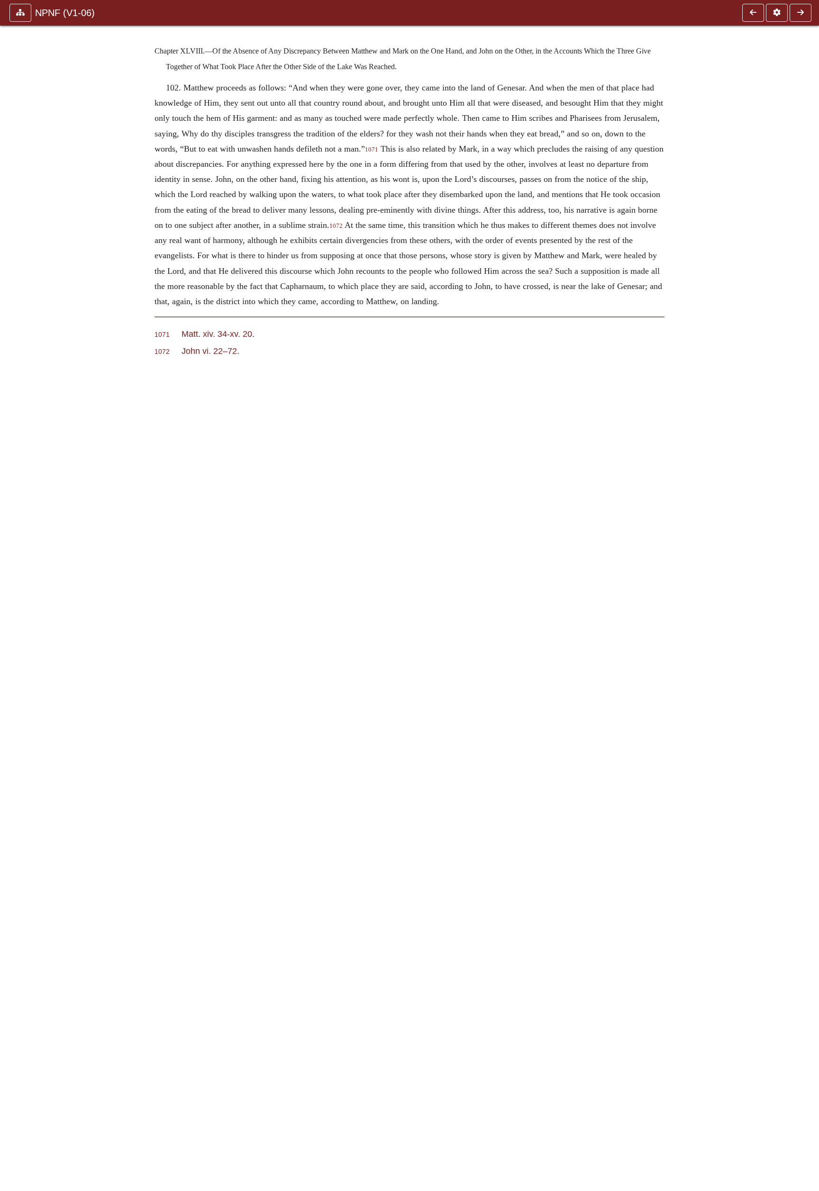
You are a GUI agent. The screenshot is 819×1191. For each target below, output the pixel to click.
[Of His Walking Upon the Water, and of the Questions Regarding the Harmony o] (753, 13)
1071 (371, 149)
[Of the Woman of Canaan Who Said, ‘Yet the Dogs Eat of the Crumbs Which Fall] (800, 13)
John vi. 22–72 (209, 351)
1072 (336, 226)
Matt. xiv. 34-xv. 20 (217, 334)
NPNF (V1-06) (65, 13)
